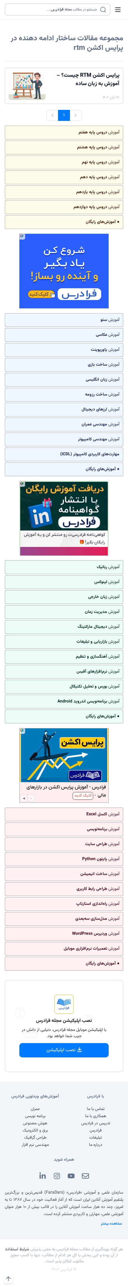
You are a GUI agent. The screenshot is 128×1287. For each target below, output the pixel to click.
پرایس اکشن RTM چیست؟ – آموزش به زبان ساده (88, 79)
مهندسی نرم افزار (35, 1145)
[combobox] (53, 9)
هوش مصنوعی (35, 1123)
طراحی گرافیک (35, 1137)
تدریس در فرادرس (95, 1123)
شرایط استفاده (17, 1249)
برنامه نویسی (35, 1116)
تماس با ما (95, 1109)
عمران (35, 1109)
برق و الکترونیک (35, 1130)
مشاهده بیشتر (111, 1223)
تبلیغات (95, 1137)
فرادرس (96, 1130)
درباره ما (95, 1145)
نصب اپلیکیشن (61, 1050)
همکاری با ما (95, 1116)
